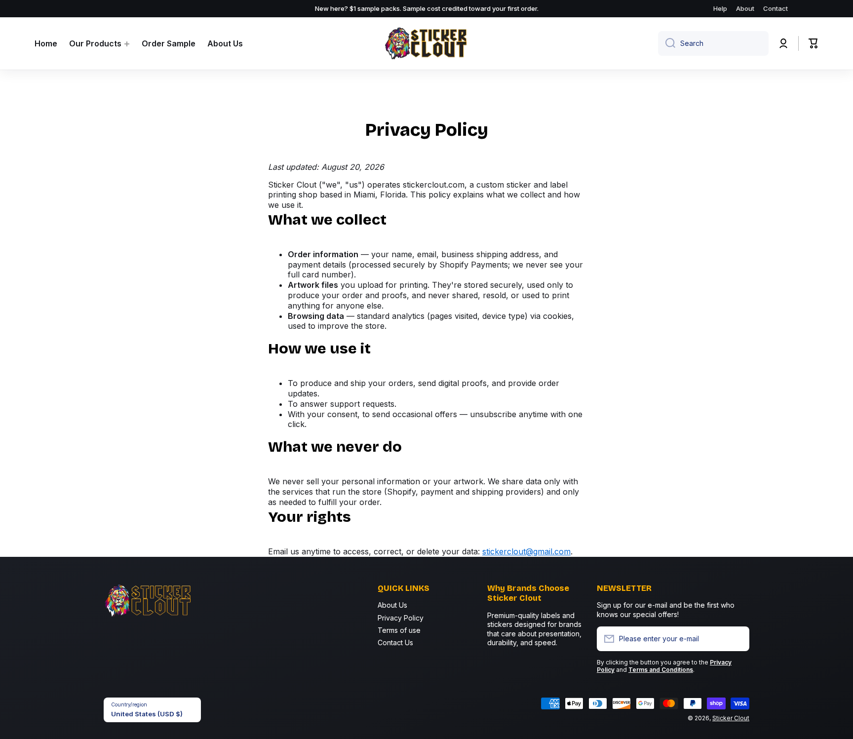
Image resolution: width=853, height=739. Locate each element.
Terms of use (399, 630)
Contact (775, 8)
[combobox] (713, 43)
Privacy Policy (401, 618)
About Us (392, 605)
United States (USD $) (147, 714)
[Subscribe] (737, 638)
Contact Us (395, 642)
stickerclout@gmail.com (526, 551)
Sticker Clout (730, 718)
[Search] (666, 43)
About (745, 8)
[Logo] (426, 43)
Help (720, 8)
